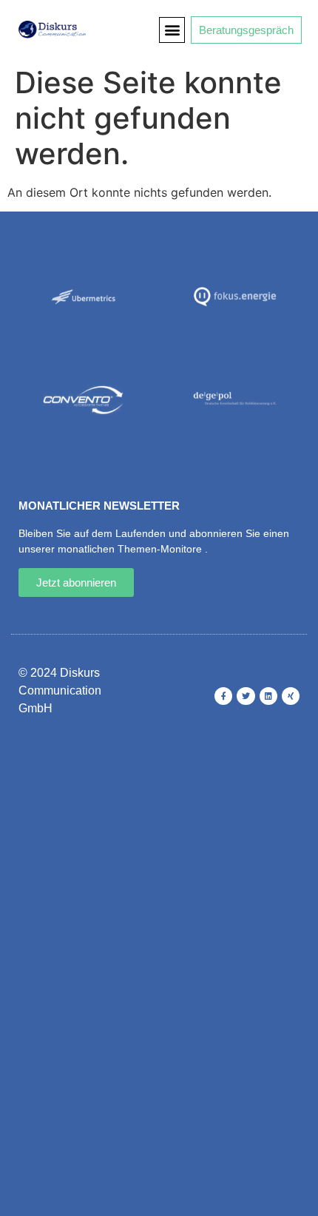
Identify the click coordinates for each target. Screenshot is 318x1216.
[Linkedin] (268, 696)
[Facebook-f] (223, 696)
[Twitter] (245, 696)
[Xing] (291, 696)
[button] (172, 30)
